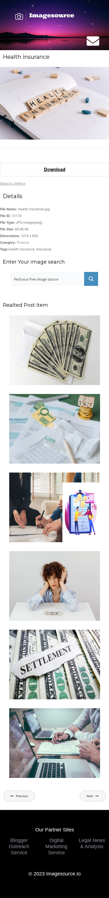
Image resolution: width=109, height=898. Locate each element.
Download (54, 169)
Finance (23, 242)
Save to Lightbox (12, 183)
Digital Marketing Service (56, 846)
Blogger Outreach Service (19, 846)
